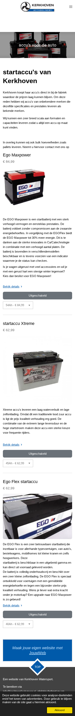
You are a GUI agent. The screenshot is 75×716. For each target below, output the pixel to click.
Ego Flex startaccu (20, 481)
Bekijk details (11, 286)
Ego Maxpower (17, 155)
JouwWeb (37, 653)
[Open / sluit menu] (71, 6)
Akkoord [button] (60, 710)
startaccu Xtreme (18, 323)
